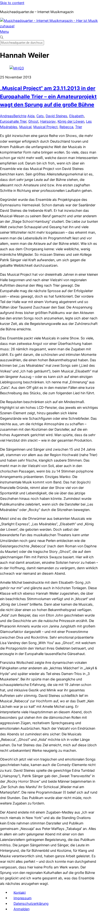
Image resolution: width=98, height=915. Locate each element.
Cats (40, 116)
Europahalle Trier (13, 121)
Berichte (19, 116)
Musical (25, 127)
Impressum (23, 898)
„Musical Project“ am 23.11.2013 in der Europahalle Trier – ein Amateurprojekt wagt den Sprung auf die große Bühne (48, 96)
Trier (78, 127)
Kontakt (20, 892)
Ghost (33, 121)
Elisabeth (76, 116)
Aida (30, 116)
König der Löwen (71, 121)
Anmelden (21, 909)
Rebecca (66, 127)
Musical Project (45, 127)
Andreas (6, 116)
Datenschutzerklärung (31, 903)
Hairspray (48, 121)
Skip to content (12, 3)
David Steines (56, 116)
